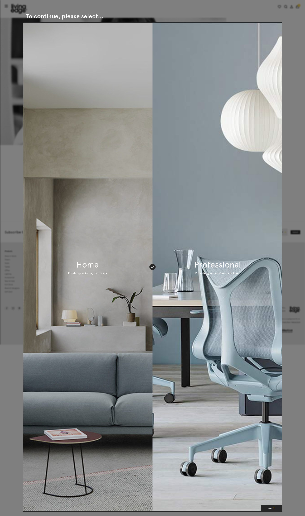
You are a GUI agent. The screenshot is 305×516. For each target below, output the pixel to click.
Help (270, 508)
